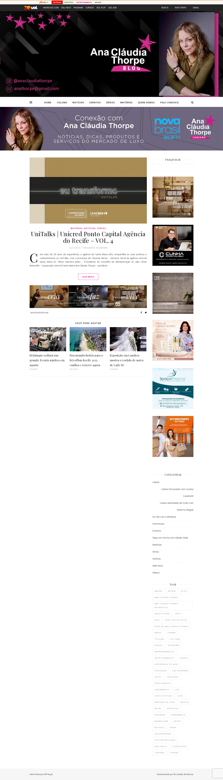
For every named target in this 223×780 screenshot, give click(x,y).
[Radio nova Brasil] (111, 149)
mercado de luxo (165, 702)
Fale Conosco (169, 102)
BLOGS (98, 2)
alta (184, 591)
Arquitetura (162, 613)
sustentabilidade (165, 740)
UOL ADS (112, 8)
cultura (175, 639)
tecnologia (179, 746)
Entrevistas (158, 523)
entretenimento (164, 658)
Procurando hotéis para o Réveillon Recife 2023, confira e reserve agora (86, 360)
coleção (159, 639)
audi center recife (176, 620)
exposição (161, 670)
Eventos (95, 102)
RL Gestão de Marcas (183, 774)
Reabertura (161, 721)
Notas (155, 551)
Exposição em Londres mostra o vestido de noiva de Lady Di (127, 360)
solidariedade (163, 734)
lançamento (162, 689)
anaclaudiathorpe (39, 312)
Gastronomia (180, 670)
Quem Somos (146, 102)
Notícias (78, 102)
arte (178, 613)
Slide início (157, 565)
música (185, 702)
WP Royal (48, 774)
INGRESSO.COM (51, 8)
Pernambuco (178, 715)
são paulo (161, 746)
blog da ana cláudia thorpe (171, 626)
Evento (184, 658)
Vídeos (110, 102)
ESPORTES (68, 2)
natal (158, 708)
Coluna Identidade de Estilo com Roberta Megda (176, 506)
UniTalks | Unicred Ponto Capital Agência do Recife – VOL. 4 (88, 237)
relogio (159, 727)
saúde (173, 727)
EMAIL (196, 8)
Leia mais (88, 276)
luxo (180, 696)
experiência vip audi (166, 664)
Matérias (126, 102)
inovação (172, 677)
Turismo (160, 752)
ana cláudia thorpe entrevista (166, 605)
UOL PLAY (101, 8)
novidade (160, 715)
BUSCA (165, 8)
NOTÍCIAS (57, 2)
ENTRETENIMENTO (84, 2)
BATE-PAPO (180, 8)
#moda (158, 591)
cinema (172, 632)
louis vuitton (163, 696)
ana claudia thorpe (166, 597)
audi (157, 620)
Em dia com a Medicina (164, 516)
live (177, 689)
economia (173, 645)
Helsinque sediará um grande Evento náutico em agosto (47, 360)
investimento (163, 683)
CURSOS (90, 8)
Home (47, 102)
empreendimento (164, 651)
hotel (158, 677)
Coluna (62, 102)
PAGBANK (78, 8)
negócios (172, 708)
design (158, 645)
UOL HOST (66, 8)
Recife (177, 721)
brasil (158, 632)
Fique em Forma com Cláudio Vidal (170, 537)
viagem (174, 752)
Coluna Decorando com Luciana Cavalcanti (177, 492)
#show (172, 591)
